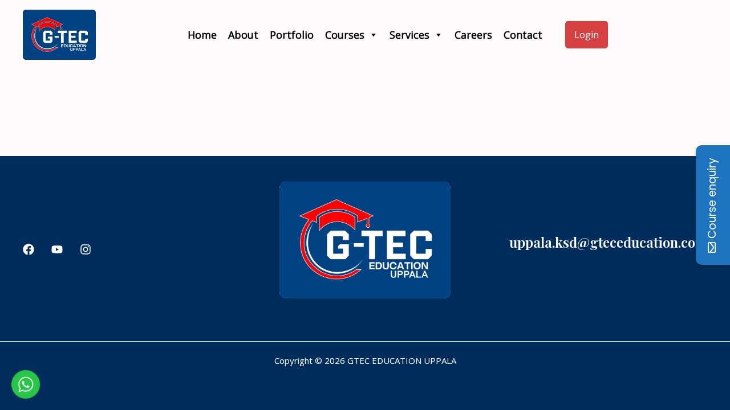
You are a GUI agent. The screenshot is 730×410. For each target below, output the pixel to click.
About (243, 35)
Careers (473, 35)
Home (202, 35)
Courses (344, 35)
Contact (523, 35)
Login (586, 34)
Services (409, 35)
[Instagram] (85, 249)
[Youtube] (57, 249)
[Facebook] (28, 249)
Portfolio (292, 35)
